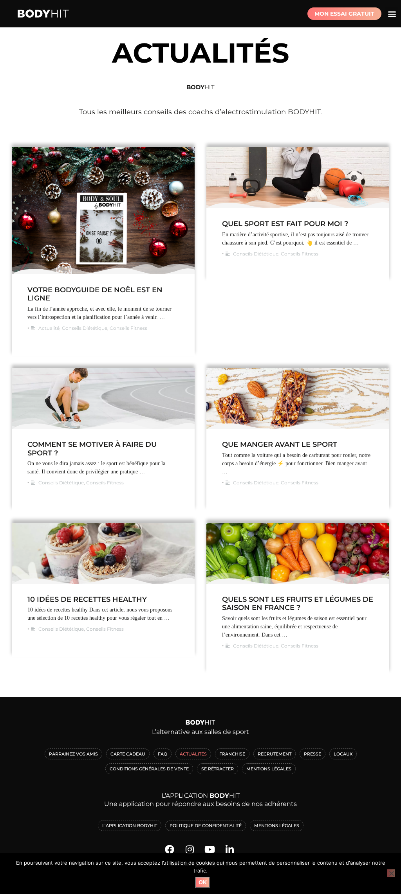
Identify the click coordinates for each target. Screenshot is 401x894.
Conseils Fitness (128, 328)
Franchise (232, 754)
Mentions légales (276, 825)
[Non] (391, 873)
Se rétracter (217, 769)
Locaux (343, 754)
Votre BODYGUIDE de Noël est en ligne (95, 294)
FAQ (162, 754)
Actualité (49, 328)
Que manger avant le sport (279, 444)
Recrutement (274, 754)
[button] (391, 13)
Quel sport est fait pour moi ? (285, 223)
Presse (312, 754)
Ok (203, 882)
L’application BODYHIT (129, 825)
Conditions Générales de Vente (149, 769)
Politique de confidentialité (206, 825)
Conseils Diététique (84, 328)
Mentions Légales (268, 769)
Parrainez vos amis (73, 754)
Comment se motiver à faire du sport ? (92, 448)
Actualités (193, 754)
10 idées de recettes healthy (87, 599)
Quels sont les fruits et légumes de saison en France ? (297, 603)
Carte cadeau (127, 754)
